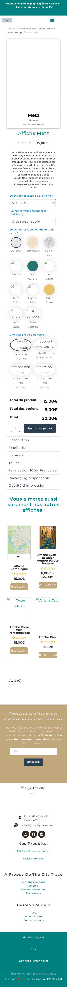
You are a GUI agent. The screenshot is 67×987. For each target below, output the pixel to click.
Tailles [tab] (14, 463)
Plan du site (33, 893)
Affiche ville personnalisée (34, 851)
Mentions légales (33, 937)
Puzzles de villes (33, 858)
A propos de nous (33, 882)
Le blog (33, 885)
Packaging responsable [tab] (29, 478)
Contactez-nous (33, 920)
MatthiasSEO (54, 979)
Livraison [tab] (16, 455)
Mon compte (33, 916)
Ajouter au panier (39, 428)
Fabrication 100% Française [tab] (33, 470)
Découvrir (21, 586)
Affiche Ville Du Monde (31, 28)
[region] (33, 75)
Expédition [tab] (18, 448)
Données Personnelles (33, 960)
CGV (33, 949)
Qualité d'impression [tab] (27, 486)
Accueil (11, 28)
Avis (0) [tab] (15, 681)
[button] (52, 20)
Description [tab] (19, 440)
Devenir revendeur (33, 889)
